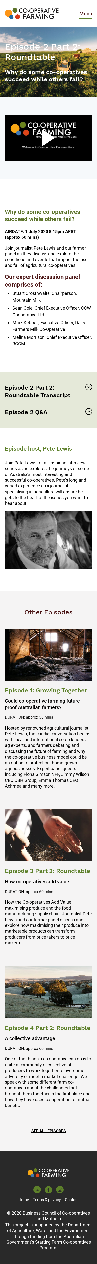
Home (23, 1199)
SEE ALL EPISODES (48, 1131)
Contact (72, 1199)
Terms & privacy (47, 1199)
